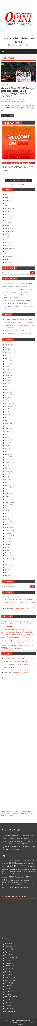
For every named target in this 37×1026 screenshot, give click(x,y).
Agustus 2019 (8, 567)
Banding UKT (12, 621)
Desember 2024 (9, 395)
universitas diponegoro (14, 648)
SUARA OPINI (8, 259)
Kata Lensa (8, 222)
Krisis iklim (4, 632)
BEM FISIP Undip (24, 621)
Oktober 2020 (8, 533)
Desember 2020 (9, 527)
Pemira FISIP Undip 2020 (18, 641)
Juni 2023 (7, 445)
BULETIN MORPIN (10, 208)
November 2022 (9, 462)
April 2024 (7, 417)
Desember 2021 (9, 493)
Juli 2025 (7, 378)
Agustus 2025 (8, 375)
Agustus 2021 (8, 505)
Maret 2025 (8, 389)
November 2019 (9, 558)
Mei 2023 (7, 448)
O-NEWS (3, 79)
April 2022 (7, 482)
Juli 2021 (7, 507)
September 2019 (9, 564)
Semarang (18, 645)
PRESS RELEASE (9, 248)
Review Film (29, 643)
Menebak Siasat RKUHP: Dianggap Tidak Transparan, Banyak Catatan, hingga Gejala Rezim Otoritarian (18, 92)
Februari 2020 (8, 555)
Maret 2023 (8, 454)
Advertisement (9, 197)
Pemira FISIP (19, 637)
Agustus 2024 (8, 406)
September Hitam (25, 645)
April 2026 (7, 355)
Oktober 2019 (8, 561)
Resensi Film (22, 643)
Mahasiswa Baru (28, 632)
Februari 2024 (8, 423)
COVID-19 (11, 623)
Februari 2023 (8, 457)
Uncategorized (9, 262)
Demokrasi (17, 623)
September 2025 (9, 372)
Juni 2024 (7, 412)
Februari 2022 (8, 488)
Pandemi (15, 634)
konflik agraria (32, 629)
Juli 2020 (7, 541)
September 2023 (9, 437)
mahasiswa (18, 632)
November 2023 (9, 431)
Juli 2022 (7, 474)
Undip (4, 648)
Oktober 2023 (8, 434)
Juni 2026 (7, 349)
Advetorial (7, 200)
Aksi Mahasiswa (5, 621)
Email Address (6, 171)
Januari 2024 (8, 426)
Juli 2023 (7, 443)
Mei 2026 (7, 352)
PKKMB (3, 643)
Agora (6, 203)
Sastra (6, 645)
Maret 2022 (8, 485)
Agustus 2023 (8, 440)
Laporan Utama (9, 231)
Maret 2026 (8, 358)
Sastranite (11, 645)
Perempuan (31, 641)
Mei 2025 (7, 383)
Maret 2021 (8, 519)
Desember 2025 (9, 364)
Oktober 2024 (8, 400)
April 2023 (7, 451)
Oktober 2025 (8, 369)
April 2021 (7, 516)
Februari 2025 (8, 392)
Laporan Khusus (9, 228)
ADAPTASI (7, 194)
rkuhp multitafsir (21, 101)
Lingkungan (10, 632)
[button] (8, 157)
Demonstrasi (23, 623)
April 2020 (7, 550)
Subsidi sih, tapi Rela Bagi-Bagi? (20, 330)
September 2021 (9, 502)
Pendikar (26, 641)
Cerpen (6, 623)
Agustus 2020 (8, 538)
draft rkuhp (5, 101)
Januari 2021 (8, 524)
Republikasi (8, 251)
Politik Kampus (8, 643)
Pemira (10, 637)
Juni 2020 (7, 544)
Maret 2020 (8, 553)
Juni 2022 (7, 476)
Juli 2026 (7, 347)
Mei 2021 (7, 513)
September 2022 (9, 468)
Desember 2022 (9, 459)
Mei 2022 (7, 479)
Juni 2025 (7, 380)
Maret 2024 (8, 420)
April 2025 (7, 386)
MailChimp (22, 184)
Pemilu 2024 (8, 242)
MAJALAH (7, 234)
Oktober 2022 (8, 465)
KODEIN (7, 225)
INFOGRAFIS (8, 217)
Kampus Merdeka (10, 629)
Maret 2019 (8, 575)
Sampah (3, 645)
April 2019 (7, 572)
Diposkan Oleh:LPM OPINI (8, 99)
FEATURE (7, 211)
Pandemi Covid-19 (23, 634)
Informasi (7, 220)
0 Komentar (22, 99)
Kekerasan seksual (22, 629)
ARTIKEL (7, 206)
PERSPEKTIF (8, 245)
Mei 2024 (7, 414)
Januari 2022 (8, 491)
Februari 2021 (8, 522)
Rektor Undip (15, 643)
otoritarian (10, 101)
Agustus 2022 (8, 471)
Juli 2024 (7, 409)
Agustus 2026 (8, 344)
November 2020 (9, 530)
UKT (31, 645)
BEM (16, 621)
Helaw (6, 319)
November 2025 (9, 366)
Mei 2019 (7, 570)
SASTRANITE (8, 256)
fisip (9, 627)
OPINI (6, 239)
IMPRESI (7, 214)
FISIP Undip (17, 626)
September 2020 (9, 536)
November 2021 (9, 496)
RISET (6, 253)
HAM (26, 627)
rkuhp (14, 101)
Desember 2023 (9, 428)
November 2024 (9, 397)
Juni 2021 (7, 510)
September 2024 (9, 403)
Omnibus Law (9, 634)
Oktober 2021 (8, 499)
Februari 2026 (8, 361)
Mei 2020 (7, 547)
